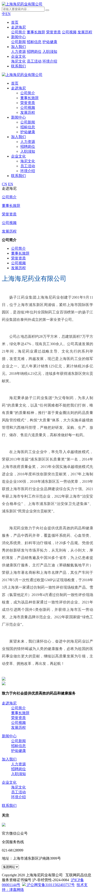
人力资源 (18, 52)
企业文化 (18, 56)
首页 (14, 22)
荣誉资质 (53, 32)
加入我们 (18, 47)
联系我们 (18, 66)
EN (8, 14)
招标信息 (34, 42)
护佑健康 (49, 42)
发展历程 (84, 32)
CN (4, 184)
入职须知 (49, 52)
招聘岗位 (34, 52)
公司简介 (18, 32)
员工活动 (34, 61)
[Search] (47, 10)
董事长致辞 (36, 32)
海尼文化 (18, 61)
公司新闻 (18, 42)
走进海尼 (18, 27)
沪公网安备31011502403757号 (50, 885)
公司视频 (69, 32)
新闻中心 (18, 37)
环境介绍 (49, 61)
